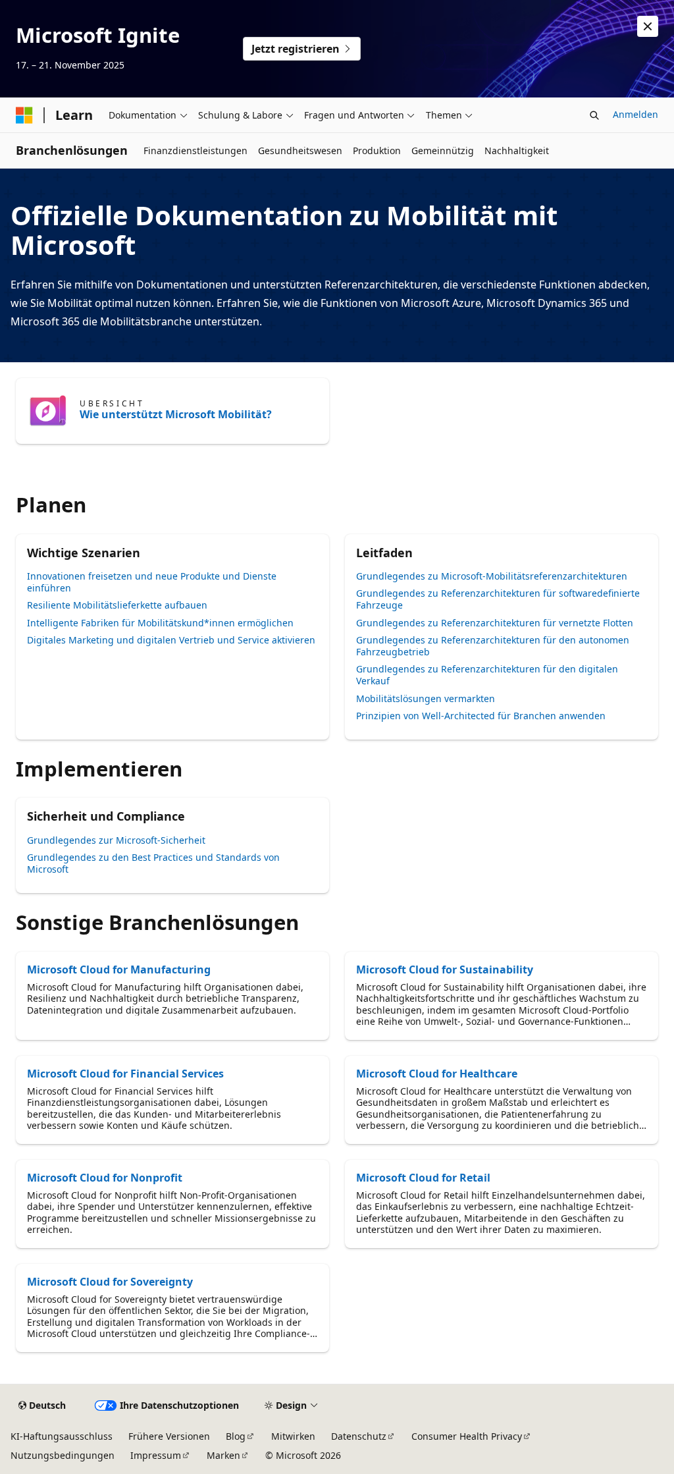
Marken (223, 1455)
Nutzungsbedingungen (63, 1455)
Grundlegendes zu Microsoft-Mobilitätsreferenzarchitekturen (491, 576)
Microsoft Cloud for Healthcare (436, 1073)
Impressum (155, 1455)
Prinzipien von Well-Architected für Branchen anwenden (481, 715)
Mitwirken (293, 1436)
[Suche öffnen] (594, 115)
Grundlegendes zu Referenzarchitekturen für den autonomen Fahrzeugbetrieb (492, 646)
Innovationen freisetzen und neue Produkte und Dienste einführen (151, 582)
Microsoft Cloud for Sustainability (444, 969)
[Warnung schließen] (647, 26)
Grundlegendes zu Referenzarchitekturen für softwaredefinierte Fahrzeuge (498, 599)
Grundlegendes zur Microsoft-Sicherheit (116, 840)
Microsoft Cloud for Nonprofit (104, 1177)
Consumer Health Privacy (466, 1436)
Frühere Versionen (169, 1436)
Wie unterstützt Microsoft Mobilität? (176, 414)
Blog (236, 1436)
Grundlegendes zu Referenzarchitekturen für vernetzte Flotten (494, 622)
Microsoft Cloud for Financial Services (125, 1073)
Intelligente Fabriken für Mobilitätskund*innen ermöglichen (160, 622)
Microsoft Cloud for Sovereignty (110, 1281)
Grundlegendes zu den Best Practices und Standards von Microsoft (153, 863)
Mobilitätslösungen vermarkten (425, 698)
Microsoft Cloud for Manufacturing (119, 969)
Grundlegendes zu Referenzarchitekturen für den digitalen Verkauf (487, 675)
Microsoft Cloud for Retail (423, 1177)
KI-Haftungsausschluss (62, 1436)
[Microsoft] (24, 115)
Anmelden (635, 114)
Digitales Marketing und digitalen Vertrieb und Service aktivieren (171, 640)
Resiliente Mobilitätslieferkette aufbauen (117, 605)
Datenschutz (358, 1436)
